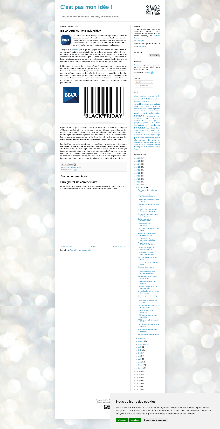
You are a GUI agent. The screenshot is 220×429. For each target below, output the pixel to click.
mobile (146, 135)
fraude (144, 120)
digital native (154, 113)
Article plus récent (67, 246)
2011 (138, 386)
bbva (68, 167)
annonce (75, 50)
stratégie (106, 149)
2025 (138, 161)
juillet (140, 350)
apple (158, 96)
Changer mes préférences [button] (155, 420)
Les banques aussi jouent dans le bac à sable (149, 306)
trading (137, 147)
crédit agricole (154, 109)
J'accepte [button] (122, 420)
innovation (140, 127)
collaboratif (156, 106)
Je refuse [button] (135, 420)
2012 (138, 384)
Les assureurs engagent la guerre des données (147, 253)
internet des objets (153, 128)
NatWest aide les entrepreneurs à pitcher (147, 239)
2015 (138, 375)
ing (158, 125)
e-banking (151, 116)
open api (155, 135)
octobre (141, 341)
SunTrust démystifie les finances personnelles (146, 196)
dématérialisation (76, 167)
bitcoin (146, 104)
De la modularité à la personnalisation (145, 220)
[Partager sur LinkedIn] (74, 164)
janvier (140, 368)
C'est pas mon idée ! (86, 7)
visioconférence (149, 147)
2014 (138, 378)
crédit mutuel (139, 111)
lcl (147, 130)
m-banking (152, 130)
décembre (142, 187)
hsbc (158, 123)
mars (140, 362)
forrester (137, 120)
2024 (138, 164)
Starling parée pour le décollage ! (145, 311)
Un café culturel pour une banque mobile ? (146, 248)
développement (140, 113)
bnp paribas (155, 104)
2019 (138, 179)
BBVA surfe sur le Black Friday (148, 334)
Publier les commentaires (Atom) (81, 250)
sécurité (150, 142)
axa (154, 99)
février (140, 365)
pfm (135, 140)
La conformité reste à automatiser (145, 225)
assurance (146, 98)
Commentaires (142, 86)
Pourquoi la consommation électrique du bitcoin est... (147, 210)
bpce (136, 106)
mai (139, 356)
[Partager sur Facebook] (69, 164)
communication (140, 109)
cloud (147, 106)
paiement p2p (150, 138)
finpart (157, 118)
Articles (139, 82)
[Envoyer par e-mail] (62, 164)
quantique (142, 140)
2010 (138, 390)
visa (142, 147)
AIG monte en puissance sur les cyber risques (147, 234)
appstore (137, 99)
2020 (138, 176)
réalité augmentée (153, 140)
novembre (142, 338)
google (137, 123)
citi (142, 106)
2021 (138, 173)
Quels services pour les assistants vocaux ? (146, 268)
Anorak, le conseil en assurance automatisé (146, 244)
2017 (138, 185)
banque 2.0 (148, 101)
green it (148, 123)
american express (147, 96)
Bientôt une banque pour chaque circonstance (146, 273)
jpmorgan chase (140, 130)
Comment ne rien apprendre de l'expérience (148, 215)
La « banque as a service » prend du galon (147, 287)
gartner (157, 120)
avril (140, 359)
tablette (157, 144)
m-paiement (155, 132)
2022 (138, 170)
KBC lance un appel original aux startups (147, 316)
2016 (138, 372)
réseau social (140, 142)
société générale (146, 144)
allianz (136, 96)
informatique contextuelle (145, 125)
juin (139, 353)
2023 (138, 167)
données (139, 115)
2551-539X (142, 46)
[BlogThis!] (65, 164)
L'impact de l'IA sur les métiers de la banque (148, 292)
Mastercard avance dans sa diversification (147, 277)
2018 (138, 182)
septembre (142, 344)
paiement (139, 137)
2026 (138, 158)
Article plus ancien (119, 246)
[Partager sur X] (67, 164)
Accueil (93, 246)
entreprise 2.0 (149, 118)
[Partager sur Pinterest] (72, 164)
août (140, 347)
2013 (138, 381)
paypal (157, 138)
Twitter (147, 72)
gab (150, 120)
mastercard (138, 135)
